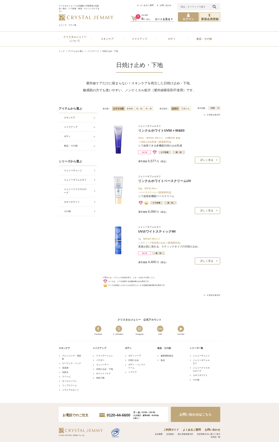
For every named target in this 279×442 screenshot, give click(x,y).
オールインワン (69, 381)
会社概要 (159, 434)
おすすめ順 (118, 108)
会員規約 (170, 434)
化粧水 (65, 372)
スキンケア (69, 117)
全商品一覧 (215, 437)
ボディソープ (134, 355)
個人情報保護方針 (185, 434)
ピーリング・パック (71, 363)
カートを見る (162, 19)
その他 (67, 211)
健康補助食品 (167, 355)
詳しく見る (206, 160)
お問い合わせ (165, 5)
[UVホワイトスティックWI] (118, 254)
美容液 (65, 368)
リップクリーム (69, 385)
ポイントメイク (103, 373)
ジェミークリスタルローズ (75, 191)
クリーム (66, 376)
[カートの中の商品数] (134, 18)
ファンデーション (104, 355)
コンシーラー (102, 364)
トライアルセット (70, 390)
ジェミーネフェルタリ (75, 179)
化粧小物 (100, 378)
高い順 (139, 108)
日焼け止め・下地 (104, 369)
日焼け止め (133, 360)
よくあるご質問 (147, 5)
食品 (163, 360)
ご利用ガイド (171, 429)
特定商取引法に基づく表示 (208, 434)
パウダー (100, 360)
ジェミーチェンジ (73, 170)
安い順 (148, 108)
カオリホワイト (72, 202)
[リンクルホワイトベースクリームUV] (118, 203)
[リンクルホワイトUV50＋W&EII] (118, 153)
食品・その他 (71, 145)
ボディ (67, 136)
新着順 (130, 108)
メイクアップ (71, 127)
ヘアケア (132, 372)
